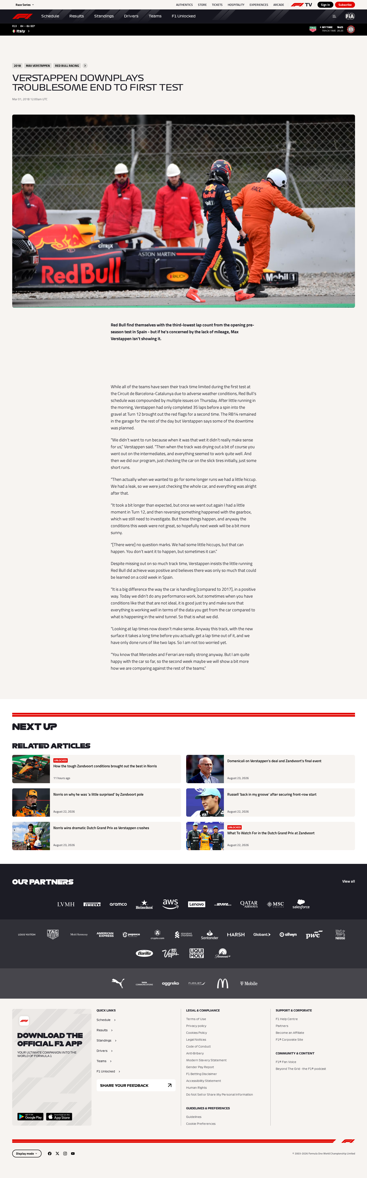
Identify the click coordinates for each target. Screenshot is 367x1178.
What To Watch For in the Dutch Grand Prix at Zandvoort (271, 833)
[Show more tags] (85, 65)
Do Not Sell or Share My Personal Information (219, 1094)
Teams (155, 16)
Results (76, 16)
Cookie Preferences (201, 1124)
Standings (104, 16)
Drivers (131, 16)
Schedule (50, 16)
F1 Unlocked (184, 16)
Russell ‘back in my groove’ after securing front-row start (271, 794)
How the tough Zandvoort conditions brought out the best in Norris (105, 766)
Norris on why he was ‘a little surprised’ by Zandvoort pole (98, 794)
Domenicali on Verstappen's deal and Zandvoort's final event (274, 761)
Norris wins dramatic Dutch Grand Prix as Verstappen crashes (101, 828)
